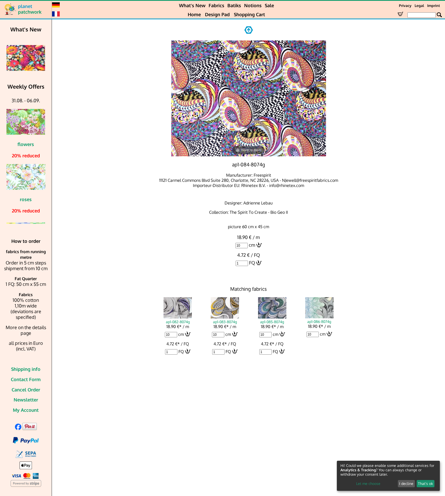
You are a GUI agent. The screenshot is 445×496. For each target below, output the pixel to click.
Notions (253, 5)
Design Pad (217, 14)
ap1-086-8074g (319, 321)
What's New (192, 5)
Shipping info (25, 369)
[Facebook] (18, 428)
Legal (419, 5)
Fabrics (216, 5)
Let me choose (368, 483)
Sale (269, 5)
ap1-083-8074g (225, 321)
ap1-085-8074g (272, 321)
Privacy (405, 5)
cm (252, 245)
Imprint (433, 5)
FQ (252, 263)
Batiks (234, 5)
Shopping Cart (249, 14)
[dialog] (388, 476)
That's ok (425, 483)
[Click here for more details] (29, 58)
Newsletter (26, 400)
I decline (406, 483)
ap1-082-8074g (178, 321)
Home (194, 14)
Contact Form (26, 379)
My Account (26, 410)
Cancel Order (26, 389)
